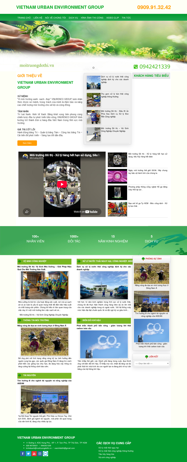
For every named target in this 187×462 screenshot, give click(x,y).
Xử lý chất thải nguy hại (108, 447)
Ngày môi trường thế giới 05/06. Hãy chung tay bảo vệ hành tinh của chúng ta (147, 171)
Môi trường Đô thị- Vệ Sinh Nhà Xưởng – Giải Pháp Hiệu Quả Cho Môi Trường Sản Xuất (44, 268)
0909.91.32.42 (154, 7)
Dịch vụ (73, 17)
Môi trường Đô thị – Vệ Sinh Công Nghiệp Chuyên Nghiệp (114, 129)
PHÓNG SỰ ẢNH (153, 258)
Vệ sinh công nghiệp (34, 261)
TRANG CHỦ (24, 17)
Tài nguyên (29, 375)
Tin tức (126, 17)
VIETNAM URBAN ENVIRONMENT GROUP (60, 7)
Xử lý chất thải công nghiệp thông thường (115, 450)
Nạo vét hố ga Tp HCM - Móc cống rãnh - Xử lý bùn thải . (147, 204)
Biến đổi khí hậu (92, 320)
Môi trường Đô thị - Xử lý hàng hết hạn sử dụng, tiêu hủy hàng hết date (147, 155)
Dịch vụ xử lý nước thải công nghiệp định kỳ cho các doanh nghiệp (114, 79)
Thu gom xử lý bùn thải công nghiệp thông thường (114, 95)
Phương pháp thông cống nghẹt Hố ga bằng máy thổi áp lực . (147, 188)
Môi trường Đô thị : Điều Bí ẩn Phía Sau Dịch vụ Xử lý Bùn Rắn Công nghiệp (114, 114)
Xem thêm (27, 143)
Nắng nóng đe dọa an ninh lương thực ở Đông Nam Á (41, 325)
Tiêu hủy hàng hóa (106, 454)
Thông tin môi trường (36, 320)
